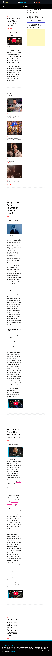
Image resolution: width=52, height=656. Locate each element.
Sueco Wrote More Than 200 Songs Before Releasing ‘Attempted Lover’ (13, 627)
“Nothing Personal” (11, 76)
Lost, (8, 250)
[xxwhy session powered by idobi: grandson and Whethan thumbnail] (14, 128)
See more (13, 651)
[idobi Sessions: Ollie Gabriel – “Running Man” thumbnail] (14, 171)
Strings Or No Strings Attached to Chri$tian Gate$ (13, 207)
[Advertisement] (36, 37)
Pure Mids (9, 54)
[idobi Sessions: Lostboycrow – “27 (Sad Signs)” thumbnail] (14, 150)
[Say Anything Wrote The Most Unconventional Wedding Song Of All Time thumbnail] (14, 105)
